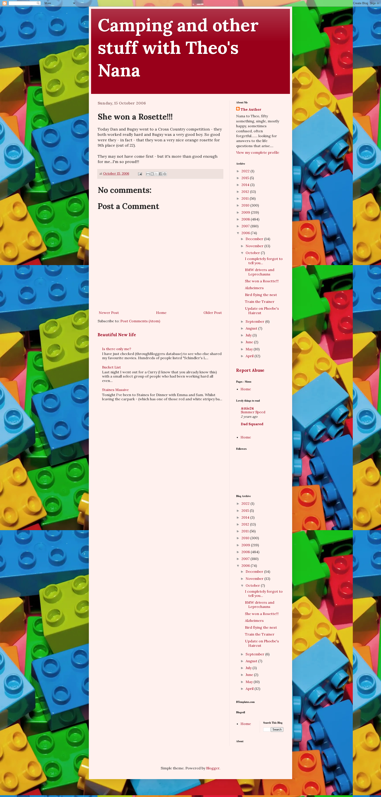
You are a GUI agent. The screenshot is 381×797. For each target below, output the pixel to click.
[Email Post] (139, 174)
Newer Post (109, 312)
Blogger (212, 768)
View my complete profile (257, 152)
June (250, 342)
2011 (245, 198)
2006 (246, 233)
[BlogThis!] (152, 174)
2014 (245, 184)
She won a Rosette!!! (262, 281)
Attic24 (247, 408)
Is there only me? (116, 349)
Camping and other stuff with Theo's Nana (178, 47)
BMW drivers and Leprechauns (259, 272)
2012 (245, 191)
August (252, 328)
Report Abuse (250, 370)
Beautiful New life (117, 334)
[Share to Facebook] (160, 174)
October (253, 252)
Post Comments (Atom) (140, 321)
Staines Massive (115, 389)
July (249, 335)
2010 (245, 205)
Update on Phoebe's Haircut (262, 310)
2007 (245, 226)
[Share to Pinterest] (164, 174)
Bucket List (111, 367)
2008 (246, 219)
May (250, 349)
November (255, 246)
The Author (251, 109)
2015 (245, 178)
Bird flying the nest (261, 294)
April (250, 356)
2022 (245, 171)
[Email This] (148, 174)
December (255, 239)
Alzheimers (254, 288)
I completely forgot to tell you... (264, 260)
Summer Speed (253, 412)
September (255, 321)
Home (161, 312)
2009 (246, 212)
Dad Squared (252, 424)
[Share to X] (156, 174)
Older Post (213, 312)
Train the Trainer (260, 301)
